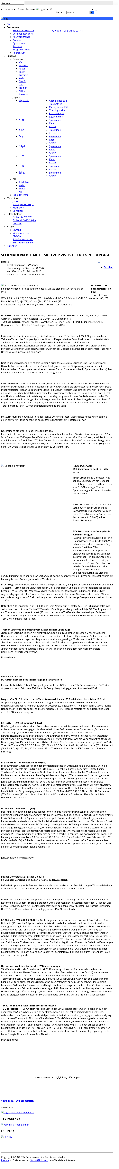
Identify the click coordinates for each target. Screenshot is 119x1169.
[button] (57, 1083)
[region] (57, 1083)
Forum (21, 9)
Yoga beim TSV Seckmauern (17, 1100)
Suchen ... (61, 12)
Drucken (108, 267)
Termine (30, 9)
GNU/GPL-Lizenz (39, 1160)
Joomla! (5, 1160)
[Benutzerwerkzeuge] (99, 262)
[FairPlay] (6, 1137)
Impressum (10, 9)
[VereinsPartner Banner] (15, 1124)
